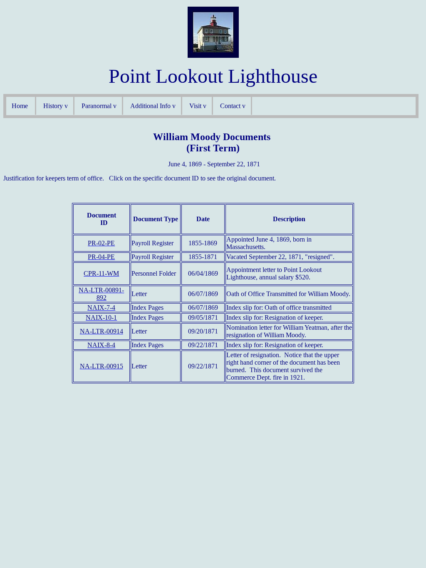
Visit (195, 105)
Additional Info (150, 105)
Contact (230, 105)
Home (21, 105)
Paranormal (96, 105)
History (53, 105)
